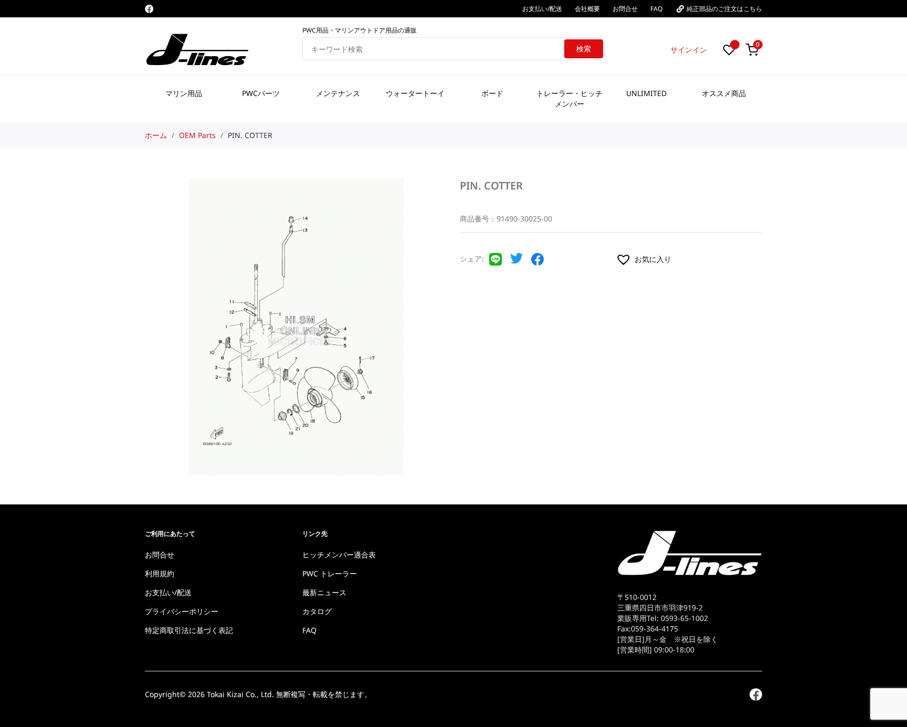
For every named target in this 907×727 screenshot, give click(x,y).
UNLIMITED (646, 93)
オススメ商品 (724, 93)
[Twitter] (516, 261)
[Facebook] (149, 9)
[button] (688, 259)
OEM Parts (197, 135)
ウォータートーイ (415, 93)
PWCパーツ (261, 93)
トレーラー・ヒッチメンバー (569, 98)
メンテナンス (338, 93)
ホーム (156, 135)
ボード (492, 93)
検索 (583, 49)
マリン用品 (183, 93)
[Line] (495, 263)
